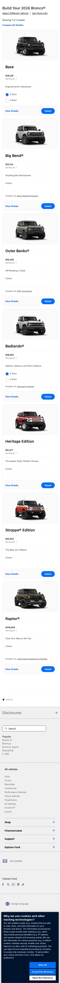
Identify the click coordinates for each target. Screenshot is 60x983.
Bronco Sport (10, 747)
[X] (8, 884)
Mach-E (7, 740)
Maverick (8, 750)
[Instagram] (18, 884)
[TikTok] (23, 884)
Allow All (42, 965)
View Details (11, 111)
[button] (30, 822)
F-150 (5, 754)
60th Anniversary (24, 291)
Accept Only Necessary (42, 972)
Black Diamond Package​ (27, 196)
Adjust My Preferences (42, 978)
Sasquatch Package (25, 386)
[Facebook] (3, 884)
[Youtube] (13, 884)
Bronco (6, 743)
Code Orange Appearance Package (32, 659)
